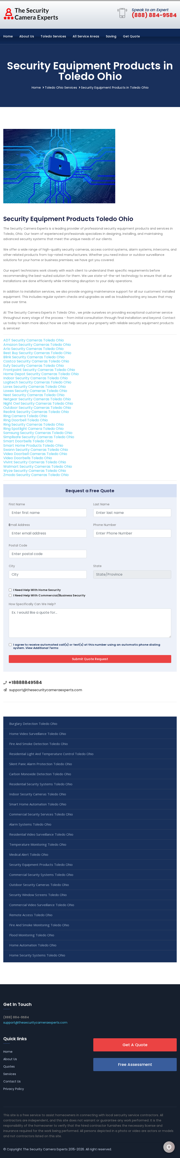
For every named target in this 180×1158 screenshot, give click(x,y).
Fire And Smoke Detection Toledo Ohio (38, 744)
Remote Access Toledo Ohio (30, 915)
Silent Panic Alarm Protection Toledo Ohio (40, 764)
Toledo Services (53, 36)
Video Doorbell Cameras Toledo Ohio (35, 453)
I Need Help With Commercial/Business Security (49, 595)
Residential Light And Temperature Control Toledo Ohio (51, 754)
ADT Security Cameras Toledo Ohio (33, 340)
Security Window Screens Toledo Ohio (38, 895)
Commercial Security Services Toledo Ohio (41, 814)
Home (8, 36)
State (97, 566)
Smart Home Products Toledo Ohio (33, 445)
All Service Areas (86, 36)
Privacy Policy (13, 1089)
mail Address (19, 525)
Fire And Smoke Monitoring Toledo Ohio (39, 925)
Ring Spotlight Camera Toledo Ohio (33, 428)
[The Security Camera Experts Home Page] (30, 14)
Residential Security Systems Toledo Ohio (40, 784)
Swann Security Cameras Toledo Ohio (35, 449)
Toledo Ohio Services (61, 87)
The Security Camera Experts (45, 1149)
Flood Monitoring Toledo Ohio (31, 935)
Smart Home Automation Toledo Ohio (37, 804)
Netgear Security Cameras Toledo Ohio (37, 399)
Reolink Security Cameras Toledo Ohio (36, 411)
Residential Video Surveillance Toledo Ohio (41, 834)
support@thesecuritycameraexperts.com (45, 689)
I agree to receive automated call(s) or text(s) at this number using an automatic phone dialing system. (86, 646)
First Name (17, 504)
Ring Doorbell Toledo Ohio (25, 420)
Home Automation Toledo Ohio (32, 945)
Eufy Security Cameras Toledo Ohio (33, 365)
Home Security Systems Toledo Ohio (37, 955)
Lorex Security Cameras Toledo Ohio (34, 386)
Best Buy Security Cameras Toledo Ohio (37, 352)
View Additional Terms (41, 648)
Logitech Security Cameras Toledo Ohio (37, 382)
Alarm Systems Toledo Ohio (30, 824)
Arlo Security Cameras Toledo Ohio (33, 348)
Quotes (9, 1066)
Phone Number (104, 525)
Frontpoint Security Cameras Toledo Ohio (39, 369)
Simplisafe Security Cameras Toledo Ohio (38, 436)
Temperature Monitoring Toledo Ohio (37, 844)
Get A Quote (135, 1044)
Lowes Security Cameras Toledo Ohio (35, 390)
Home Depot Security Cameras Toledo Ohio (41, 373)
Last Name (101, 504)
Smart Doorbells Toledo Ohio (28, 441)
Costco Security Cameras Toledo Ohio (36, 361)
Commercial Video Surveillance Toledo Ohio (41, 905)
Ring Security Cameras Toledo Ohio (33, 424)
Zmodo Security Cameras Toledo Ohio (36, 474)
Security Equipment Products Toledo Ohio (41, 864)
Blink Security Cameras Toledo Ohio (34, 357)
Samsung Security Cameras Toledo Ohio (37, 432)
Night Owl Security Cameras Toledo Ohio (38, 403)
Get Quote (131, 36)
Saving (111, 36)
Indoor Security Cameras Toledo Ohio (35, 378)
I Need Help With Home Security (37, 590)
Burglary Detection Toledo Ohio (33, 723)
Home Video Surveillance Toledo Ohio (37, 733)
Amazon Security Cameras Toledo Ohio (37, 344)
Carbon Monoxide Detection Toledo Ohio (40, 774)
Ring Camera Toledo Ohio (25, 415)
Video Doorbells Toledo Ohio (27, 457)
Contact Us (12, 1081)
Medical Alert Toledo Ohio (28, 854)
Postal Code (18, 545)
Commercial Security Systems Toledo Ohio (41, 874)
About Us (26, 36)
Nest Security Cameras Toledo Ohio (34, 394)
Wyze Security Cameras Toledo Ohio (34, 470)
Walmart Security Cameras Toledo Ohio (37, 466)
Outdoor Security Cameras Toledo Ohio (37, 407)
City (12, 566)
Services (9, 1074)
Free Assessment (135, 1064)
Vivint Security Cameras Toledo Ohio (34, 462)
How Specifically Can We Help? (32, 604)
